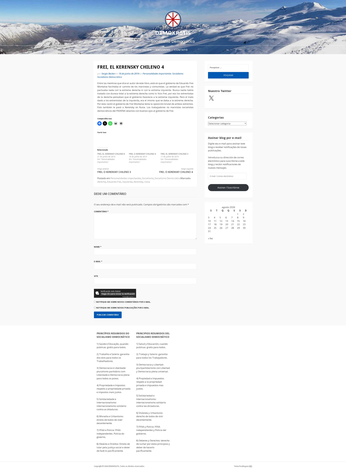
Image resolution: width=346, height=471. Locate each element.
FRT (250, 466)
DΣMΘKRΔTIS (173, 32)
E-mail (98, 261)
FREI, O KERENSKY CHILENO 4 (142, 154)
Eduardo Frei (114, 181)
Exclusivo (163, 49)
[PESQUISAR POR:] (228, 67)
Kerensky (138, 181)
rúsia (147, 181)
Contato (181, 49)
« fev (210, 238)
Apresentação (116, 49)
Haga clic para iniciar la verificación (118, 293)
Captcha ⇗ (129, 297)
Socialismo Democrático (109, 76)
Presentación (141, 49)
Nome (97, 247)
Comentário (101, 211)
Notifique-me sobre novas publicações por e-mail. (122, 307)
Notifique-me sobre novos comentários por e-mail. (123, 302)
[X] (211, 98)
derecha (101, 181)
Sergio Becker (108, 73)
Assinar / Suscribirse (228, 187)
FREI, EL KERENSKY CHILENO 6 (111, 154)
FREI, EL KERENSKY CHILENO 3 (174, 154)
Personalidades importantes (157, 73)
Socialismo (177, 73)
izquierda (127, 181)
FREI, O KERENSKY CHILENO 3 (114, 171)
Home (98, 49)
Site (96, 276)
